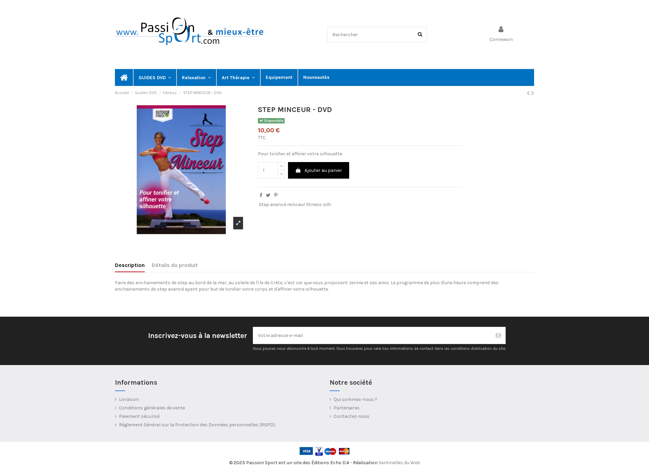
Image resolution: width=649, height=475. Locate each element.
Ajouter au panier (323, 170)
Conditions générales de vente (152, 408)
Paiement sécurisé (139, 416)
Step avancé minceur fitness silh (295, 204)
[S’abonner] (498, 335)
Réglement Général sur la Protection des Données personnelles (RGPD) (197, 425)
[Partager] (261, 195)
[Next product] (532, 93)
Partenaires (347, 408)
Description (130, 265)
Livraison (129, 399)
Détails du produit (175, 265)
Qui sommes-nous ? (355, 399)
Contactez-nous (351, 416)
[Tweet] (268, 195)
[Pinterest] (276, 195)
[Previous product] (529, 93)
